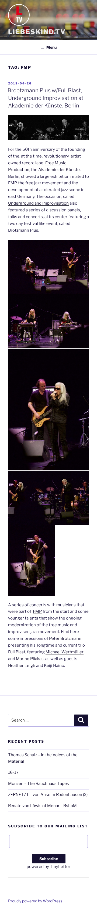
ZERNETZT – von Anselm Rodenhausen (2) (48, 794)
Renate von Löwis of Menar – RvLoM (42, 805)
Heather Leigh (21, 665)
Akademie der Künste (59, 169)
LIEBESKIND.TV (37, 32)
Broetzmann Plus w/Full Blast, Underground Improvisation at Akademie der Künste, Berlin (46, 98)
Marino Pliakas (30, 658)
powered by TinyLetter (48, 866)
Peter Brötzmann (65, 638)
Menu (51, 47)
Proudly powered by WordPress (35, 901)
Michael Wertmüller (65, 652)
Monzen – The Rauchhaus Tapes (38, 783)
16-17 (13, 772)
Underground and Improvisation (38, 203)
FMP (37, 611)
